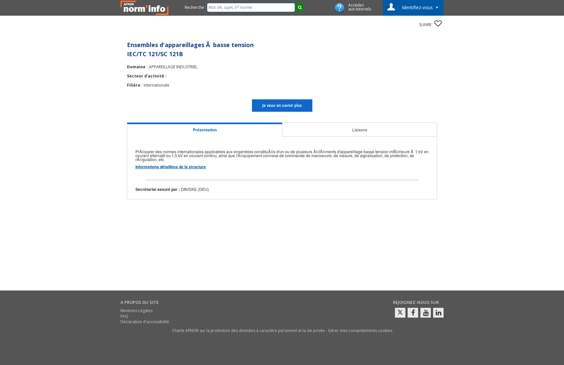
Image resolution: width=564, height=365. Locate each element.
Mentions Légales (136, 310)
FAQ (124, 316)
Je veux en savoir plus (282, 105)
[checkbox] (438, 23)
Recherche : (195, 7)
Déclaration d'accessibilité (144, 321)
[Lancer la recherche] (300, 7)
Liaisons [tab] (359, 129)
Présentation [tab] (205, 130)
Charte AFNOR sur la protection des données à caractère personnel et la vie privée (248, 330)
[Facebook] (413, 313)
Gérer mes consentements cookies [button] (360, 330)
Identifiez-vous (417, 7)
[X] (400, 313)
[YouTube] (425, 313)
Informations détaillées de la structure (170, 167)
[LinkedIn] (438, 313)
